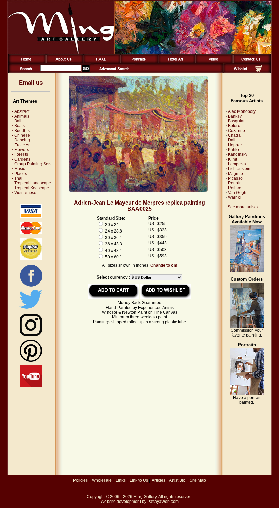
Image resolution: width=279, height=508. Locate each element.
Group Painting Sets (31, 164)
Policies (80, 480)
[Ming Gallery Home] (26, 62)
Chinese (21, 135)
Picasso (235, 178)
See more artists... (244, 207)
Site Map (198, 480)
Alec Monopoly (242, 111)
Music (18, 168)
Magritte (235, 173)
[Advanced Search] (114, 71)
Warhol (234, 197)
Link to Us (139, 480)
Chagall (235, 135)
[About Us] (63, 62)
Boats (18, 125)
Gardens (21, 159)
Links (121, 480)
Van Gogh (237, 192)
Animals (20, 116)
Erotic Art (21, 145)
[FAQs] (100, 62)
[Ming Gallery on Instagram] (31, 334)
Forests (20, 154)
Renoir (234, 183)
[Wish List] (240, 71)
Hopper (235, 145)
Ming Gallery (145, 496)
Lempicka (237, 164)
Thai (17, 178)
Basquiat (236, 121)
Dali (231, 140)
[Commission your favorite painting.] (247, 326)
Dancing (21, 140)
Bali (16, 121)
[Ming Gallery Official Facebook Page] (31, 286)
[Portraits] (138, 62)
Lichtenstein (239, 168)
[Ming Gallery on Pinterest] (31, 360)
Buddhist (21, 130)
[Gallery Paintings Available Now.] (247, 270)
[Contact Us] (250, 62)
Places (19, 173)
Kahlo (233, 149)
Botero (234, 125)
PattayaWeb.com (163, 501)
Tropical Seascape (30, 187)
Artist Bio (177, 480)
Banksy (235, 116)
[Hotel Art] (175, 62)
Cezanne (236, 130)
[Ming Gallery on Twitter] (30, 309)
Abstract (20, 111)
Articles (158, 480)
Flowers (20, 149)
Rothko (234, 187)
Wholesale (102, 480)
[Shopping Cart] (259, 70)
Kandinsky (237, 154)
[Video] (213, 62)
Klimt (232, 159)
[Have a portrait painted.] (247, 393)
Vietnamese (24, 192)
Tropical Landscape (31, 183)
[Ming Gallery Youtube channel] (31, 386)
